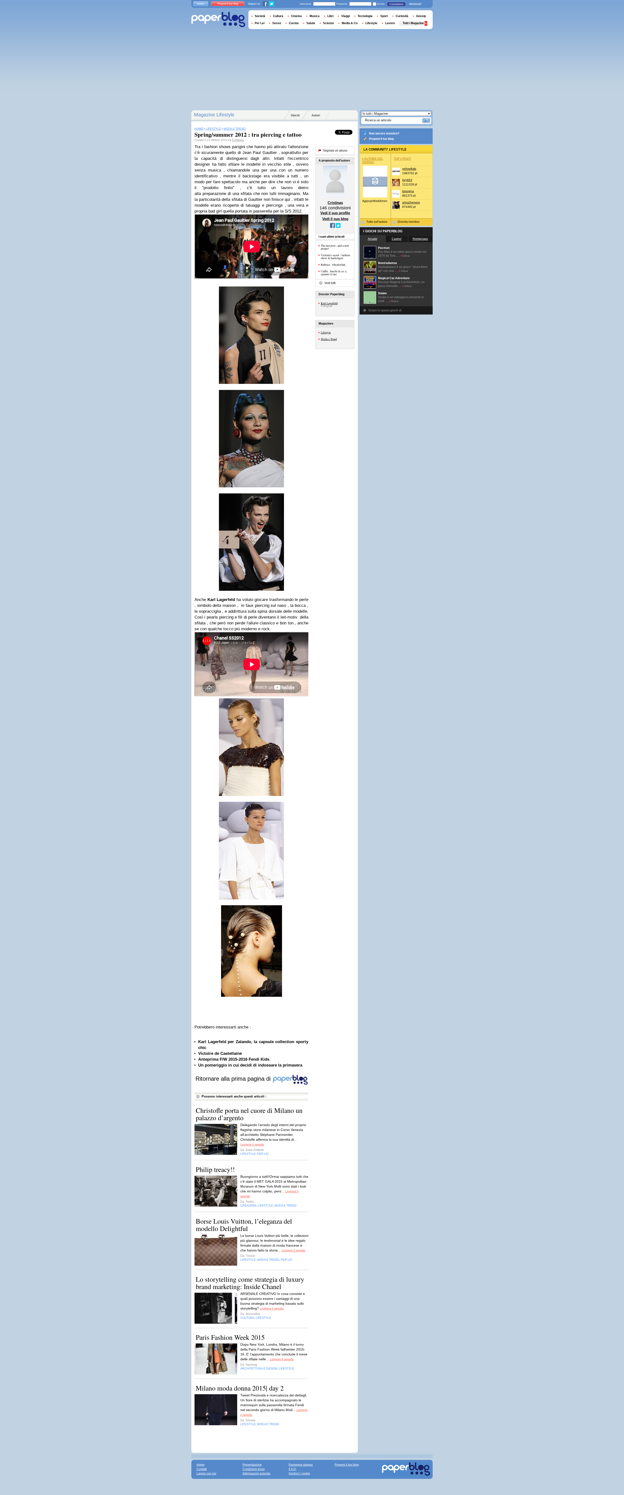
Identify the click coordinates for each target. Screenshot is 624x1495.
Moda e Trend (329, 339)
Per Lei (259, 23)
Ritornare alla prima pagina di (233, 1078)
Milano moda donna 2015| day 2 (240, 1388)
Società (260, 16)
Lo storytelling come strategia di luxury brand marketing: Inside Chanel (250, 1282)
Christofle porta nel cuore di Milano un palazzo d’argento (249, 1114)
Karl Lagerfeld (329, 303)
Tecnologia (365, 16)
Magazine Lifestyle (214, 114)
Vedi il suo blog (335, 219)
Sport (384, 16)
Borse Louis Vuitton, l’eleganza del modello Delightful (244, 1224)
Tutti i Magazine (413, 23)
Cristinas (238, 140)
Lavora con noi (206, 1473)
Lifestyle (326, 332)
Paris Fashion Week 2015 (230, 1337)
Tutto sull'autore (376, 222)
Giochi (295, 115)
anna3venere (411, 202)
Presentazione (252, 1464)
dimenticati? (415, 3)
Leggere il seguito (252, 1144)
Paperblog (218, 19)
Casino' (397, 239)
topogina (408, 191)
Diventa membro (408, 222)
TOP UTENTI (402, 159)
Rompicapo (420, 239)
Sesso (276, 23)
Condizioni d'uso (254, 1469)
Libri (330, 16)
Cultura (278, 16)
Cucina (294, 23)
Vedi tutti (330, 283)
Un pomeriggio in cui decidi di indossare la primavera (250, 1065)
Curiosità (402, 16)
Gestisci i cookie (299, 1473)
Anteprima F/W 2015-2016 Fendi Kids (233, 1059)
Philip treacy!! (215, 1169)
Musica (315, 16)
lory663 (407, 180)
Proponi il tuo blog (381, 139)
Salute (310, 23)
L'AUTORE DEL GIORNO (372, 160)
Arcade (372, 239)
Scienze (328, 23)
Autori (316, 115)
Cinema (296, 16)
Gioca (406, 255)
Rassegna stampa (301, 1464)
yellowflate (409, 169)
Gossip (421, 16)
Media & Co (350, 23)
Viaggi (345, 16)
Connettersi (396, 4)
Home (200, 3)
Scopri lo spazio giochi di (384, 310)
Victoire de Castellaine (220, 1053)
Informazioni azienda (256, 1473)
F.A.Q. (292, 1469)
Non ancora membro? (384, 133)
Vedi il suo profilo (335, 213)
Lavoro (390, 23)
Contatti (201, 1469)
